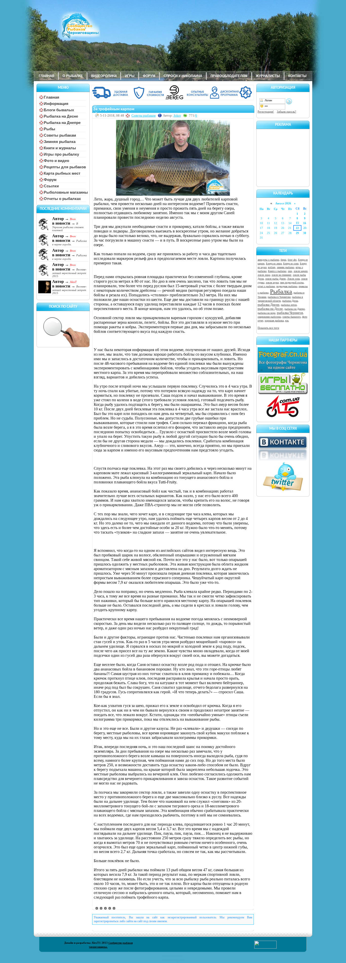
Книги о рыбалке (277, 271)
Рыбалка (281, 291)
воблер (271, 267)
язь (287, 320)
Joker (177, 115)
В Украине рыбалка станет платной (68, 227)
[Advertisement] (283, 157)
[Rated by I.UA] (265, 947)
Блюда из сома (290, 263)
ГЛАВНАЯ (46, 76)
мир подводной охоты (292, 282)
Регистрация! (266, 111)
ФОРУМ (149, 76)
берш (283, 259)
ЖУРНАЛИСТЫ (268, 76)
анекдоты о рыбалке (268, 259)
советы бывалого (291, 316)
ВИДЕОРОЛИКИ (104, 76)
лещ (290, 271)
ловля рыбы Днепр (275, 278)
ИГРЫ (129, 76)
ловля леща (264, 275)
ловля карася (300, 271)
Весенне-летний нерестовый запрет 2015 (69, 273)
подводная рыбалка (286, 286)
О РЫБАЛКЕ (73, 76)
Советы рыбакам (143, 115)
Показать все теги (268, 327)
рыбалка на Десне (270, 309)
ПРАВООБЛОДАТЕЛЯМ (228, 76)
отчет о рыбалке (266, 286)
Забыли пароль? (286, 111)
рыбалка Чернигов (290, 313)
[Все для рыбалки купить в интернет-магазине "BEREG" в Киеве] (173, 99)
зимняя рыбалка (285, 267)
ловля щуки (272, 282)
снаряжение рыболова (269, 316)
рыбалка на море (266, 313)
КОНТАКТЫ (297, 76)
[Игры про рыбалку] (283, 393)
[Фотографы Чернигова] (283, 371)
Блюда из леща (274, 263)
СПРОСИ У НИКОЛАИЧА (183, 76)
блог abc (292, 259)
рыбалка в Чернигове (279, 297)
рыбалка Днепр (268, 304)
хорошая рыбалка (274, 320)
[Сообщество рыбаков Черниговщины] (65, 29)
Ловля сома (293, 278)
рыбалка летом (289, 304)
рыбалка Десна (290, 300)
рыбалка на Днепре (294, 308)
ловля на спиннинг (281, 275)
